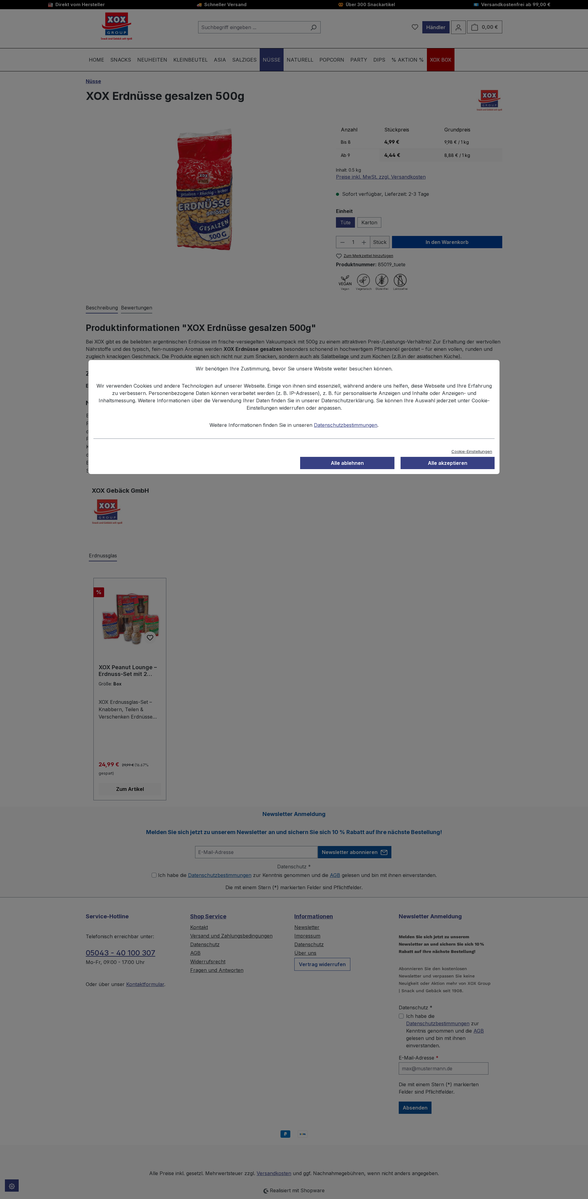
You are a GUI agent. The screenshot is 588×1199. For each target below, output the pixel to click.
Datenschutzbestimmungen (345, 425)
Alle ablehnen (347, 463)
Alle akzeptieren (447, 463)
